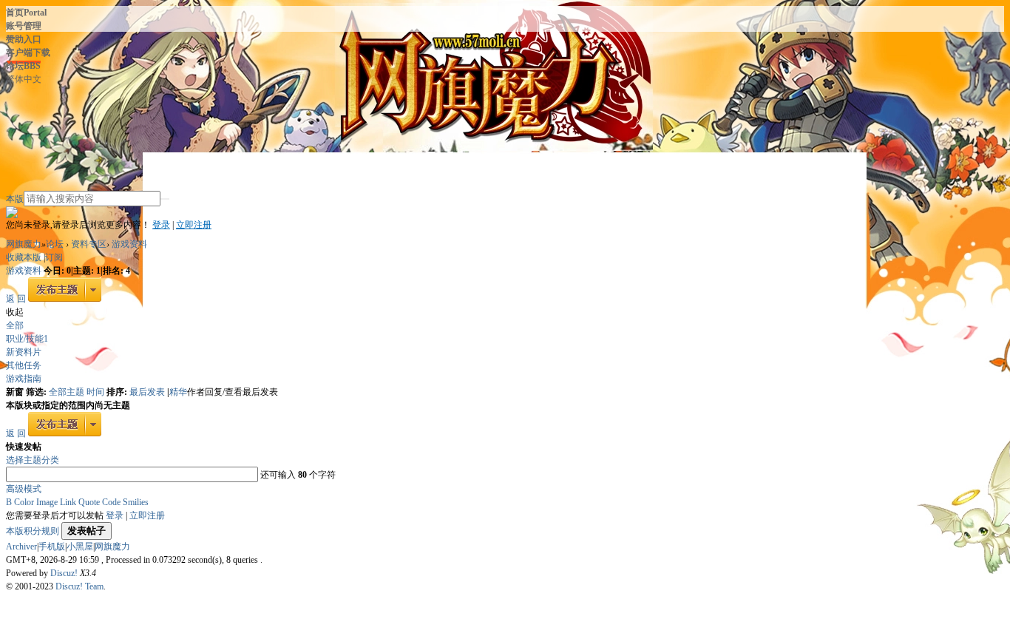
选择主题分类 (32, 460)
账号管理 (23, 26)
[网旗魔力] (124, 123)
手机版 (51, 546)
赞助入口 (23, 39)
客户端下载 (28, 52)
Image (47, 502)
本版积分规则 (32, 531)
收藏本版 (25, 257)
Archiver (21, 546)
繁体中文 (23, 79)
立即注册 (193, 225)
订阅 (54, 257)
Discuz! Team (79, 586)
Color (24, 502)
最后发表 (148, 392)
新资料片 (23, 352)
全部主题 (68, 392)
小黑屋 (80, 546)
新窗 (15, 392)
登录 (161, 225)
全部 (15, 325)
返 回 (16, 299)
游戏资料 (129, 244)
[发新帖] (64, 299)
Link (68, 502)
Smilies (136, 502)
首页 (26, 12)
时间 (96, 392)
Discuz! (64, 573)
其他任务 (23, 365)
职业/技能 (27, 339)
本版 (15, 199)
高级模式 (23, 489)
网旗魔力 (23, 244)
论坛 (23, 66)
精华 (178, 392)
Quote (89, 502)
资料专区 (88, 244)
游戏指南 (23, 378)
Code (111, 502)
